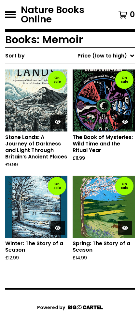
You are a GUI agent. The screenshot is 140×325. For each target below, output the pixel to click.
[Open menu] (10, 15)
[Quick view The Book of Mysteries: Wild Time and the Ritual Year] (125, 122)
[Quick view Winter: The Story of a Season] (57, 228)
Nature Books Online (52, 14)
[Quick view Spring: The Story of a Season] (125, 228)
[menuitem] (70, 56)
